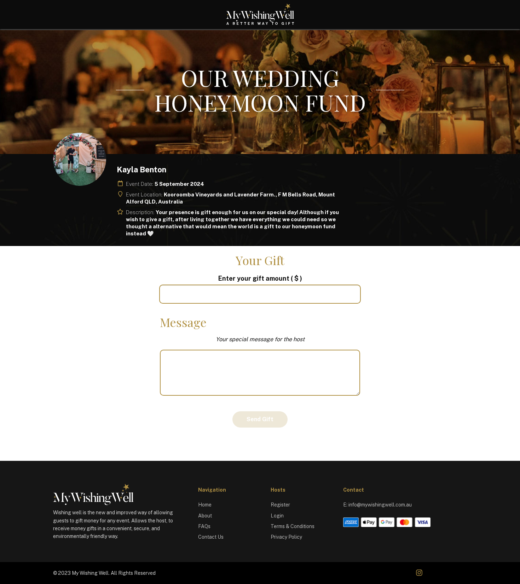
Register (280, 505)
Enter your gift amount (260, 278)
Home (205, 505)
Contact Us (211, 537)
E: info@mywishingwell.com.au (377, 505)
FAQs (204, 526)
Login (277, 516)
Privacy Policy (286, 537)
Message (183, 322)
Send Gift (260, 419)
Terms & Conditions (292, 526)
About (205, 516)
